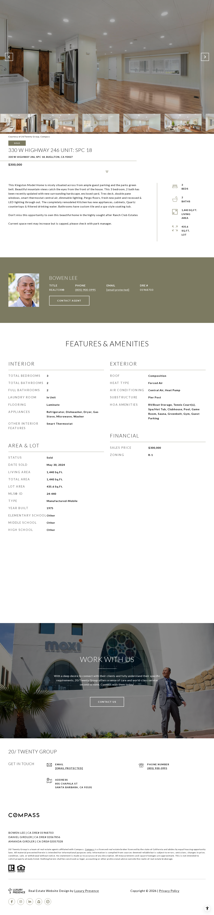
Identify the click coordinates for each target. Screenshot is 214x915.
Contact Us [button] (107, 701)
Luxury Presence (86, 891)
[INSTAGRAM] (20, 901)
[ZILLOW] (38, 901)
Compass (89, 849)
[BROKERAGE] (47, 901)
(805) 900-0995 (85, 289)
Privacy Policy (169, 891)
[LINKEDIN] (29, 901)
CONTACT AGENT (69, 300)
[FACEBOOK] (11, 901)
